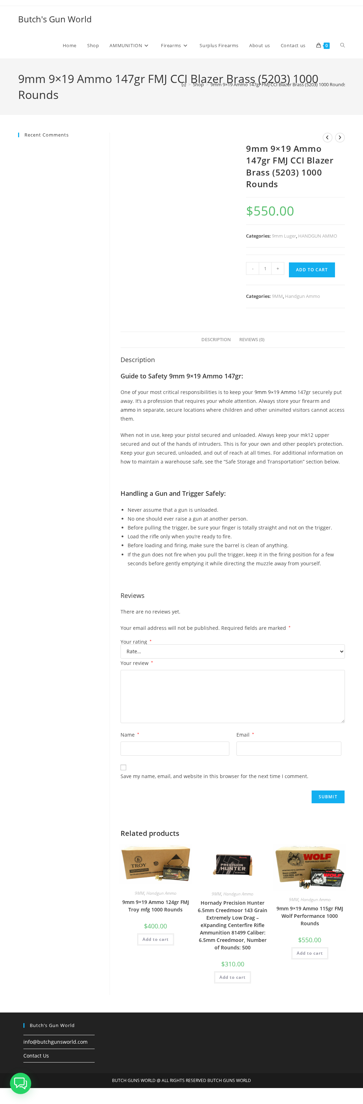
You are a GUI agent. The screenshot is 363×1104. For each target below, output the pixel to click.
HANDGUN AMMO (317, 236)
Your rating (136, 641)
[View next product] (340, 138)
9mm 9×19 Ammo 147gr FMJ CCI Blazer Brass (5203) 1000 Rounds (278, 84)
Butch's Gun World (55, 19)
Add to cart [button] (156, 939)
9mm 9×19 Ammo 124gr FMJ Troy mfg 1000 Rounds (155, 906)
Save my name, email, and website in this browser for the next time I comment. (214, 776)
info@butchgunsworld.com (55, 1041)
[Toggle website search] (342, 45)
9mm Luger (284, 236)
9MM (277, 296)
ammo (128, 409)
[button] (20, 1083)
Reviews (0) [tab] (251, 340)
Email (245, 734)
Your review (137, 663)
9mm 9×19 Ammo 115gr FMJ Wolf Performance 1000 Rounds (310, 916)
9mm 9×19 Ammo (275, 392)
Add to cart (312, 270)
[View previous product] (328, 138)
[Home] (184, 84)
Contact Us (36, 1055)
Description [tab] (216, 340)
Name (130, 734)
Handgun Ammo (302, 296)
